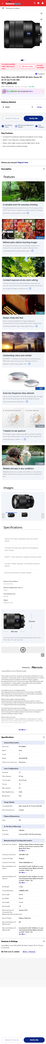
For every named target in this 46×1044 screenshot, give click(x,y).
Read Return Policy (8, 126)
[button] (11, 8)
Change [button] (39, 107)
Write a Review (29, 952)
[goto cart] (38, 3)
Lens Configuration (11, 768)
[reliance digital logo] (13, 3)
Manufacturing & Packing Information (18, 840)
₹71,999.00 (9, 83)
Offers (31, 91)
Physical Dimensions (12, 816)
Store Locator (28, 66)
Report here (23, 162)
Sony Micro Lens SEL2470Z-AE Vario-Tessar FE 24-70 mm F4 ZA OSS (21, 78)
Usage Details (9, 802)
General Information (11, 743)
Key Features (7, 133)
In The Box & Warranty (12, 826)
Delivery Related (8, 102)
